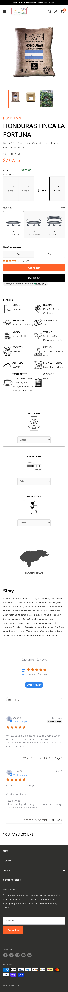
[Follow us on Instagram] (17, 955)
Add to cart (34, 267)
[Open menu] (4, 11)
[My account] (55, 11)
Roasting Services (12, 246)
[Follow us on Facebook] (5, 955)
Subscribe (13, 930)
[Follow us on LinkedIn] (29, 955)
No (49, 253)
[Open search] (49, 11)
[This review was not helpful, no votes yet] (58, 758)
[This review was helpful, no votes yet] (53, 758)
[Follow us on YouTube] (23, 955)
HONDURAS (12, 118)
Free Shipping (13, 234)
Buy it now (34, 277)
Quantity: (7, 207)
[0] (62, 11)
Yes (18, 253)
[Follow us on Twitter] (11, 955)
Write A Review (34, 684)
